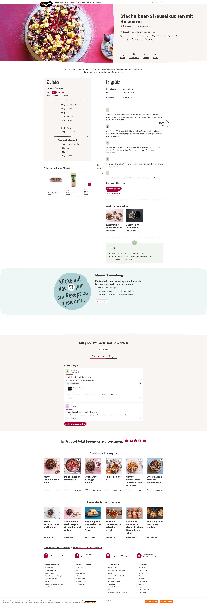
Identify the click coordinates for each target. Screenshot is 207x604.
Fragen (112, 356)
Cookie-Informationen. (90, 602)
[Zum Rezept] (52, 475)
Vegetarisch (128, 40)
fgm (72, 405)
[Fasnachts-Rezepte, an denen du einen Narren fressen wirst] (134, 522)
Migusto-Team (78, 388)
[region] (103, 601)
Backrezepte (139, 40)
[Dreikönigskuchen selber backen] (155, 522)
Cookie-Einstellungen (113, 587)
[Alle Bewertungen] (125, 26)
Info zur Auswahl (63, 93)
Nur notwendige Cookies (151, 601)
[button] (67, 371)
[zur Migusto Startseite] (46, 3)
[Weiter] (89, 184)
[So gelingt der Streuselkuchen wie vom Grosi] (93, 522)
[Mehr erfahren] (114, 227)
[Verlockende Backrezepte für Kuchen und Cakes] (72, 522)
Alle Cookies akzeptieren (166, 601)
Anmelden (160, 2)
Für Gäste (149, 40)
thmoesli (74, 370)
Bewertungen (98, 356)
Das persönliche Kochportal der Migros (57, 547)
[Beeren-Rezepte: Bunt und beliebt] (52, 522)
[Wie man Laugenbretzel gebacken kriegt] (114, 522)
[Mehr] (140, 383)
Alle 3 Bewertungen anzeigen (75, 424)
